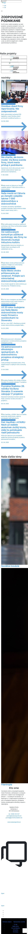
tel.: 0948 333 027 (14, 814)
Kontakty (15, 932)
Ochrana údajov (7, 922)
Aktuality (15, 930)
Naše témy (15, 926)
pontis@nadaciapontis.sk (14, 816)
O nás (15, 924)
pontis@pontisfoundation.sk (14, 817)
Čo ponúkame (15, 928)
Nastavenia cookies (19, 922)
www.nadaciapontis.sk (14, 822)
